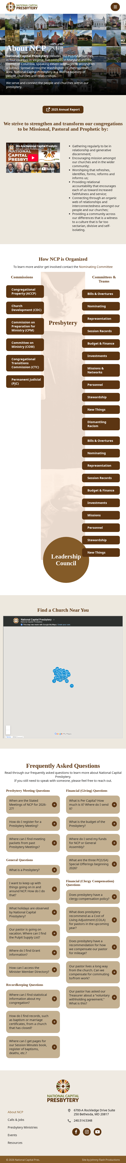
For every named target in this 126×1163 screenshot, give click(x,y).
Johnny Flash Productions (105, 1159)
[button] (115, 7)
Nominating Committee (96, 267)
